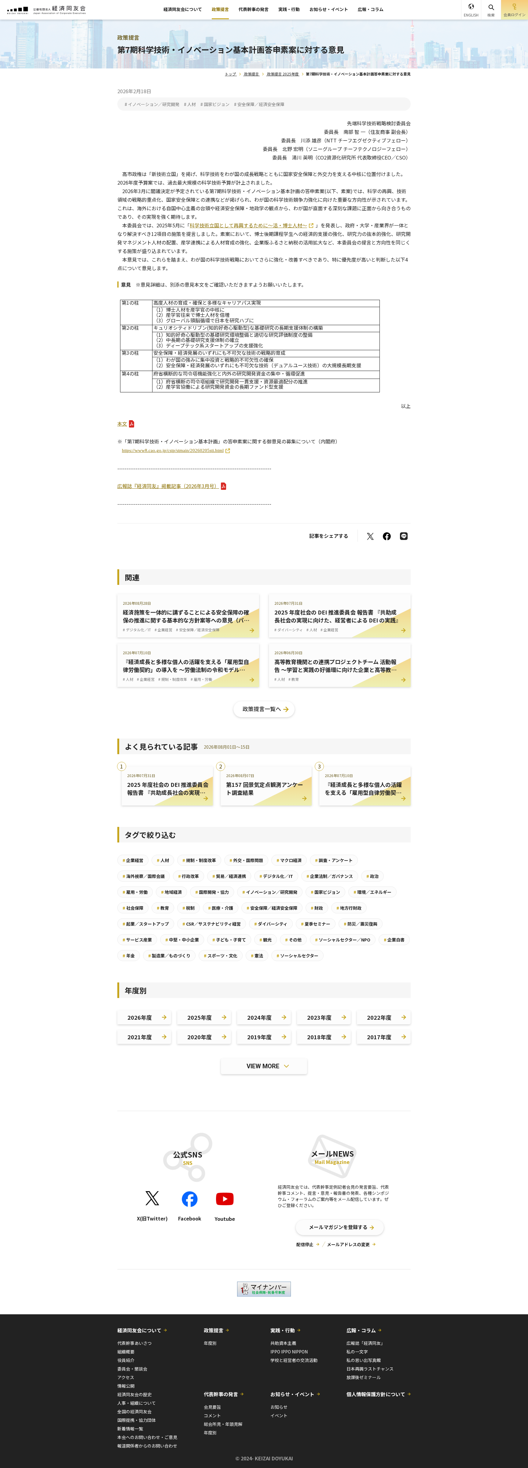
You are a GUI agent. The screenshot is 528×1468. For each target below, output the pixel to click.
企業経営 (133, 860)
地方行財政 (348, 908)
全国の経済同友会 (134, 1411)
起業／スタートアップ (146, 924)
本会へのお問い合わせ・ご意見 (147, 1437)
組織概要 (125, 1352)
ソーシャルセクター (297, 955)
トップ (230, 73)
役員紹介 (125, 1360)
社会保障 (133, 908)
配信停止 (305, 1244)
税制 (188, 908)
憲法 (257, 955)
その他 (293, 940)
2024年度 (259, 1017)
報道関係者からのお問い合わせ (147, 1446)
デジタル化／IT (276, 876)
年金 (129, 955)
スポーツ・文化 (220, 955)
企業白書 (394, 940)
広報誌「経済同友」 (365, 1343)
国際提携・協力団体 (136, 1420)
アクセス (125, 1377)
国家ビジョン (325, 892)
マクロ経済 (289, 860)
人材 (163, 860)
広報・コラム (370, 9)
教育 (163, 908)
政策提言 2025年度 (283, 73)
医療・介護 (220, 908)
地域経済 (171, 892)
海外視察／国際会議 (144, 876)
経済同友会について (182, 9)
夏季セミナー (315, 924)
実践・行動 (289, 9)
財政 (317, 908)
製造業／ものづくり (169, 955)
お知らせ (279, 1407)
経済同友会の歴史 (134, 1394)
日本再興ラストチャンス (370, 1369)
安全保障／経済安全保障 (272, 908)
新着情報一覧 (130, 1429)
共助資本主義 (283, 1343)
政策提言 (220, 9)
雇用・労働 (135, 892)
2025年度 (199, 1017)
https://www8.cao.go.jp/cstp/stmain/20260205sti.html (173, 450)
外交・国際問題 (246, 860)
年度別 (210, 1343)
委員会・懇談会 (132, 1369)
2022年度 (379, 1017)
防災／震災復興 (360, 924)
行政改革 (188, 876)
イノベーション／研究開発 (269, 892)
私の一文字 (357, 1352)
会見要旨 (212, 1407)
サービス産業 (137, 940)
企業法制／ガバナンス (329, 876)
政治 (372, 876)
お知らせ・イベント (329, 9)
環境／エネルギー (372, 892)
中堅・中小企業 (182, 940)
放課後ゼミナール (363, 1377)
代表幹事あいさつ (134, 1343)
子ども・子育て (229, 940)
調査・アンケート (334, 860)
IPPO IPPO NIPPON (289, 1352)
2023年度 (319, 1017)
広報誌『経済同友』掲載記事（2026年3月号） (168, 486)
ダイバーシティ (271, 924)
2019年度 (259, 1037)
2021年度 (139, 1037)
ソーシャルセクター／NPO (342, 940)
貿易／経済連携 (229, 876)
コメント (212, 1415)
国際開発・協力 (212, 892)
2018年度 (319, 1037)
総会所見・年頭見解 (223, 1424)
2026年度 (139, 1017)
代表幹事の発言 (254, 9)
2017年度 (379, 1037)
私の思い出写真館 (363, 1360)
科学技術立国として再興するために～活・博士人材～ (248, 225)
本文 (122, 423)
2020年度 (199, 1037)
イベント (279, 1415)
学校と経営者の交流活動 (293, 1360)
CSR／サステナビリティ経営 (211, 924)
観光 (265, 940)
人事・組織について (136, 1403)
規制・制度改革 (199, 860)
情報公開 (125, 1386)
